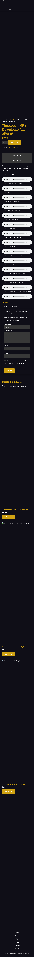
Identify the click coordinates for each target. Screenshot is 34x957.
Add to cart (14, 142)
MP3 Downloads (12, 120)
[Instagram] (20, 9)
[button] (8, 517)
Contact (17, 945)
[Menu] (10, 9)
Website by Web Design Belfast (22, 953)
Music (17, 942)
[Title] (23, 9)
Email (6, 353)
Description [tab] (17, 155)
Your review (8, 330)
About (17, 936)
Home (4, 120)
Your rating (8, 324)
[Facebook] (15, 9)
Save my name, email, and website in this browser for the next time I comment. (17, 363)
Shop (17, 948)
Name (6, 345)
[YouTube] (17, 9)
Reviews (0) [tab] (17, 160)
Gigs (17, 939)
